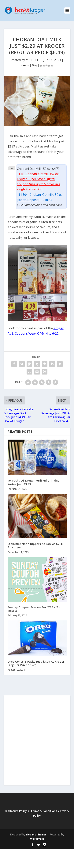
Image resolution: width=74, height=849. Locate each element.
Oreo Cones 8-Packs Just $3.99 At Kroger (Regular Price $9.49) (36, 663)
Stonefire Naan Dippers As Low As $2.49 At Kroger (36, 545)
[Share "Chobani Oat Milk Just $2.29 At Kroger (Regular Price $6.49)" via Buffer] (60, 364)
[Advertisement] (37, 743)
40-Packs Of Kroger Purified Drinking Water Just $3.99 (34, 482)
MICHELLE (33, 60)
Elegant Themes (36, 834)
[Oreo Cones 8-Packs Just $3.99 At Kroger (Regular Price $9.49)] (37, 638)
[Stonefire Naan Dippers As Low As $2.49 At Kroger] (37, 516)
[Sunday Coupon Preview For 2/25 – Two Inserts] (37, 579)
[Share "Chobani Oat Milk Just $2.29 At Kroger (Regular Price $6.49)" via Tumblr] (37, 364)
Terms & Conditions (44, 811)
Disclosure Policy (16, 811)
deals (25, 65)
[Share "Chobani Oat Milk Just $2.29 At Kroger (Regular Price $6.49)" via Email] (37, 371)
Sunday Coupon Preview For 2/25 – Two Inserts (35, 608)
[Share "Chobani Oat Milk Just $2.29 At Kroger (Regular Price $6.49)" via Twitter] (22, 364)
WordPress (37, 838)
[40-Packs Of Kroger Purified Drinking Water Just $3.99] (37, 457)
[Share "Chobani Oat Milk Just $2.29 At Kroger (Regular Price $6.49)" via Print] (44, 371)
